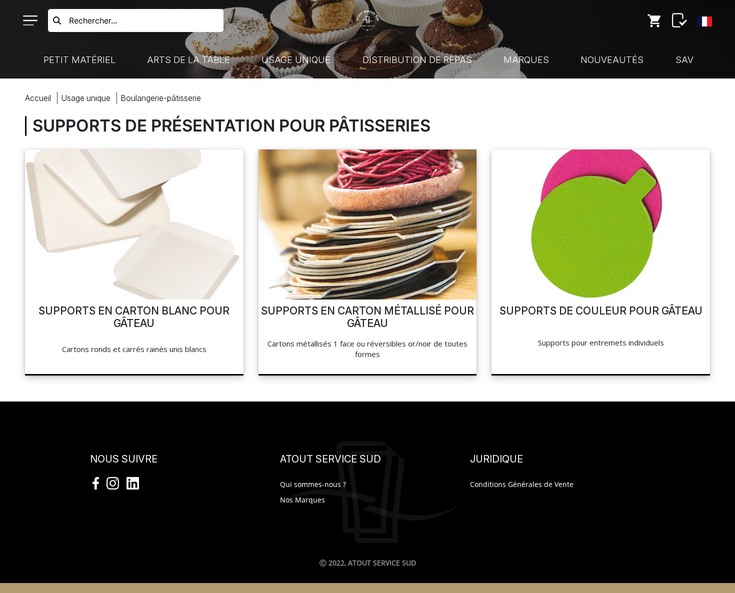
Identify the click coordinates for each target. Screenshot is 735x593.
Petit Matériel (80, 59)
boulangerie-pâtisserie (160, 98)
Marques (526, 59)
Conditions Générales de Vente (522, 484)
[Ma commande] (654, 20)
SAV (685, 59)
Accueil (38, 98)
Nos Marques (302, 499)
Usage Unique (296, 59)
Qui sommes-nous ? (313, 484)
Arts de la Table (188, 59)
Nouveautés (612, 59)
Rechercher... (93, 21)
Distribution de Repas (417, 59)
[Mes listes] (679, 20)
